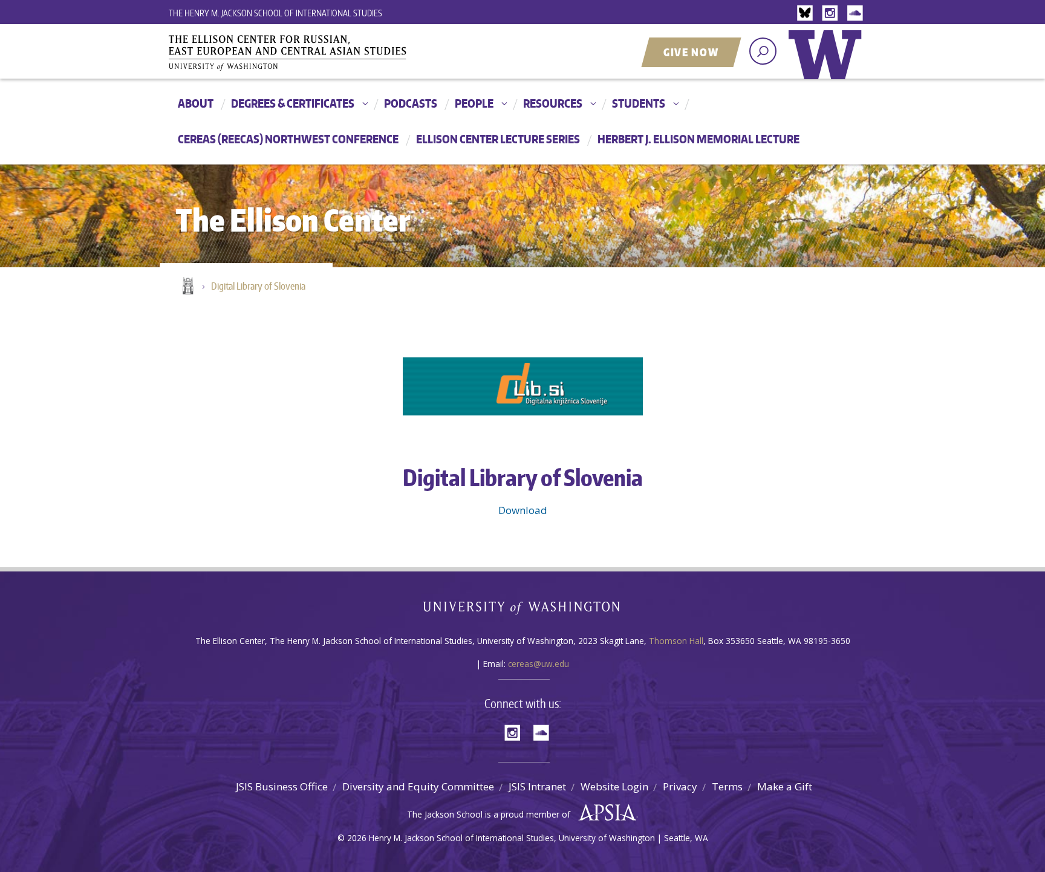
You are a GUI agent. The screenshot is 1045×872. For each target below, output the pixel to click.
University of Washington (828, 63)
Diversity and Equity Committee (418, 786)
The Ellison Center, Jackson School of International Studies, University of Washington (305, 52)
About (195, 103)
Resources (552, 103)
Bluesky (808, 13)
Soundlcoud (856, 13)
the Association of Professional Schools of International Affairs (604, 812)
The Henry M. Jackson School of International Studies (275, 13)
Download (522, 510)
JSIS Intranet (537, 786)
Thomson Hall (676, 640)
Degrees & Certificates (292, 103)
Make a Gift (784, 786)
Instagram (832, 13)
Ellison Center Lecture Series (498, 138)
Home (187, 286)
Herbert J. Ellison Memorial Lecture (698, 138)
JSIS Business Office (282, 786)
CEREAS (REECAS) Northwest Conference (288, 138)
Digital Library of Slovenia (258, 286)
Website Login (614, 786)
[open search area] (762, 51)
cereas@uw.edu (538, 663)
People (474, 103)
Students (638, 103)
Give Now (691, 52)
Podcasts (410, 103)
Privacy (680, 786)
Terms (727, 786)
